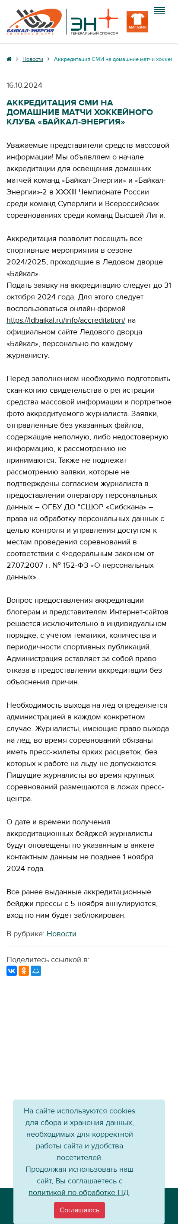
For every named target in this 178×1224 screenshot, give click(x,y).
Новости (61, 934)
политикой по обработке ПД (79, 1193)
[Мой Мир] (36, 971)
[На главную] (62, 22)
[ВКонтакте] (11, 971)
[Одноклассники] (24, 971)
